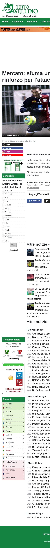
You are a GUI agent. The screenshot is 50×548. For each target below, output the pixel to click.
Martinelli (8, 190)
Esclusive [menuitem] (32, 21)
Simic (7, 198)
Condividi (35, 201)
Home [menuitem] (5, 21)
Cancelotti (9, 194)
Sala (6, 241)
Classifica (8, 399)
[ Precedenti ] (13, 359)
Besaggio (8, 216)
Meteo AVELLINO (13, 366)
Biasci (7, 226)
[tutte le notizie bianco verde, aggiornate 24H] (20, 8)
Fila (6, 223)
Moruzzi (8, 205)
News (36, 182)
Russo (7, 219)
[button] (13, 245)
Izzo (6, 201)
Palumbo (8, 208)
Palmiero (8, 212)
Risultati (13, 250)
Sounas (8, 234)
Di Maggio (9, 237)
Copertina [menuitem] (17, 21)
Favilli (7, 230)
